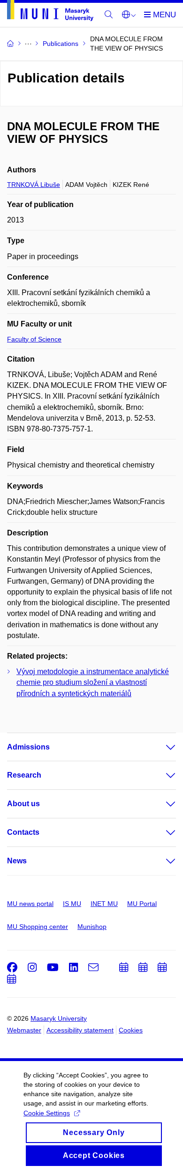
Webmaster (24, 1030)
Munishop (92, 926)
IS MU (72, 903)
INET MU (104, 903)
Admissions (28, 747)
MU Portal (142, 903)
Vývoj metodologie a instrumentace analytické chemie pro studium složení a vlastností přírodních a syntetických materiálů (92, 682)
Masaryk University (58, 1018)
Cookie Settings (46, 1113)
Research (24, 775)
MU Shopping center (37, 926)
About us (23, 804)
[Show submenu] (161, 747)
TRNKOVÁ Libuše (33, 184)
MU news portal (30, 903)
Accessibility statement (80, 1030)
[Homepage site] (50, 12)
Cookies (131, 1030)
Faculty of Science (34, 339)
